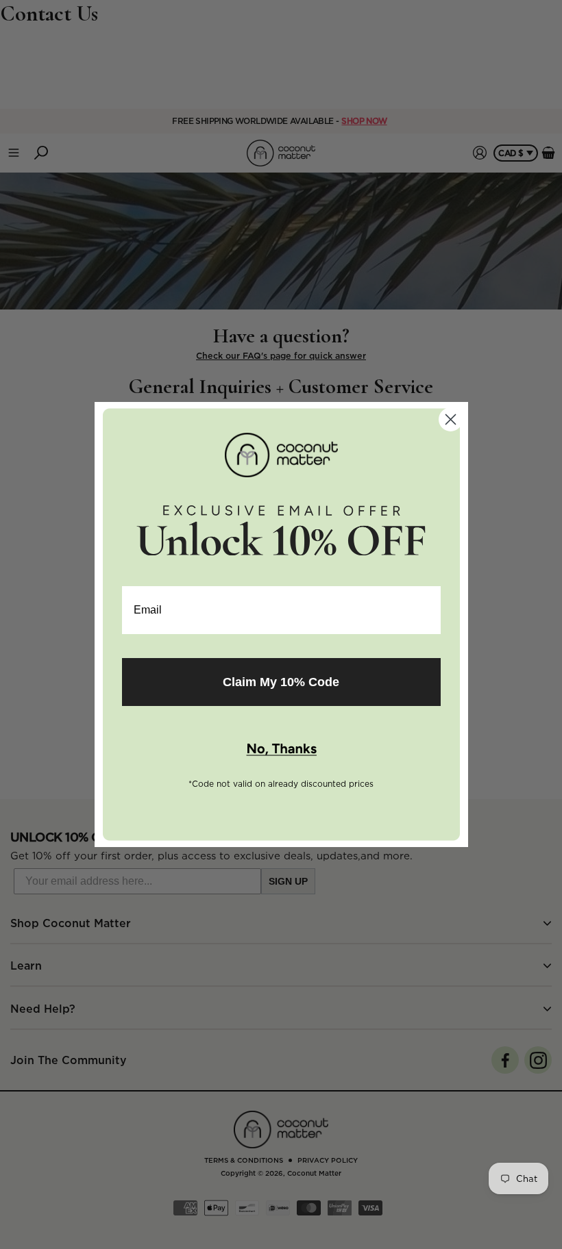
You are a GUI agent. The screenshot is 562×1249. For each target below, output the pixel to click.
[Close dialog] (451, 419)
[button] (281, 750)
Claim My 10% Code (281, 682)
